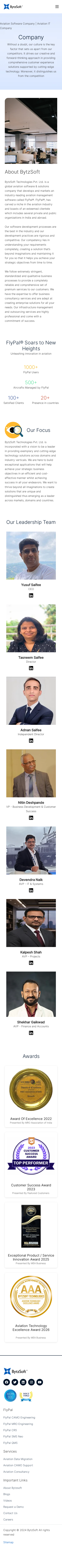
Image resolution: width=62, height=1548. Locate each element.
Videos (7, 1500)
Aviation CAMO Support (18, 1465)
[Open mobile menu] (57, 6)
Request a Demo (13, 1506)
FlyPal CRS (10, 1430)
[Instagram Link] (31, 1382)
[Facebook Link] (6, 1382)
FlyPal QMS (10, 1442)
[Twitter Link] (15, 1382)
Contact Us (10, 1513)
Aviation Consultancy (16, 1471)
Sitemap (8, 1542)
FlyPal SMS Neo (13, 1436)
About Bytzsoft (12, 1487)
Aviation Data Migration (17, 1459)
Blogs (6, 1494)
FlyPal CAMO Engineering (19, 1417)
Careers (8, 1519)
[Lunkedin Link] (23, 1382)
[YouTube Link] (39, 1382)
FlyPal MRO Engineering (18, 1424)
